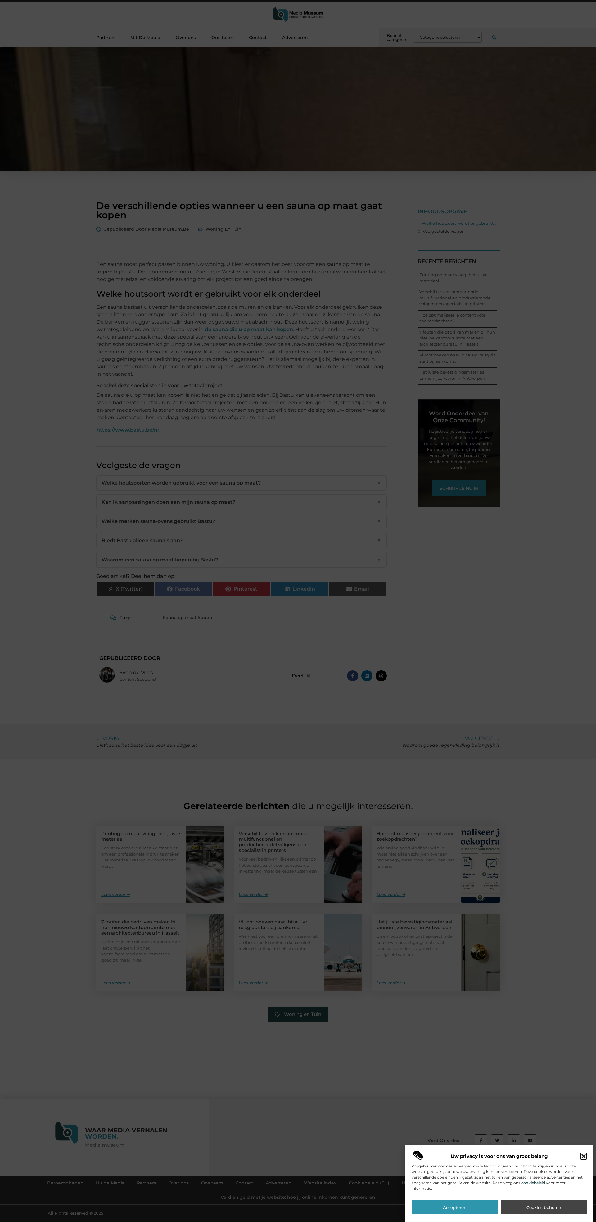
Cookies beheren (543, 1207)
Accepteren (455, 1207)
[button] (583, 1156)
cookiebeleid (533, 1182)
